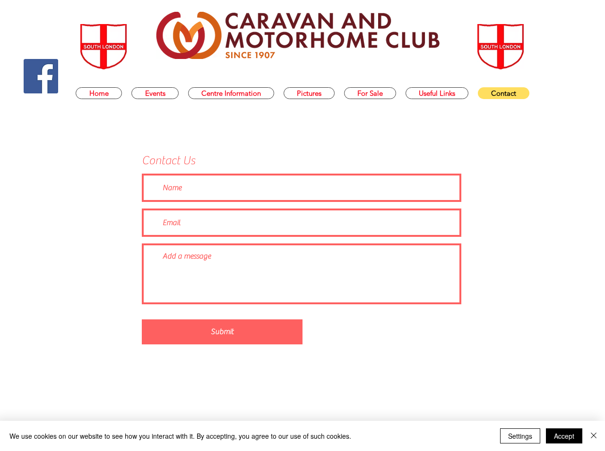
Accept (564, 436)
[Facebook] (41, 76)
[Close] (593, 435)
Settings (520, 436)
